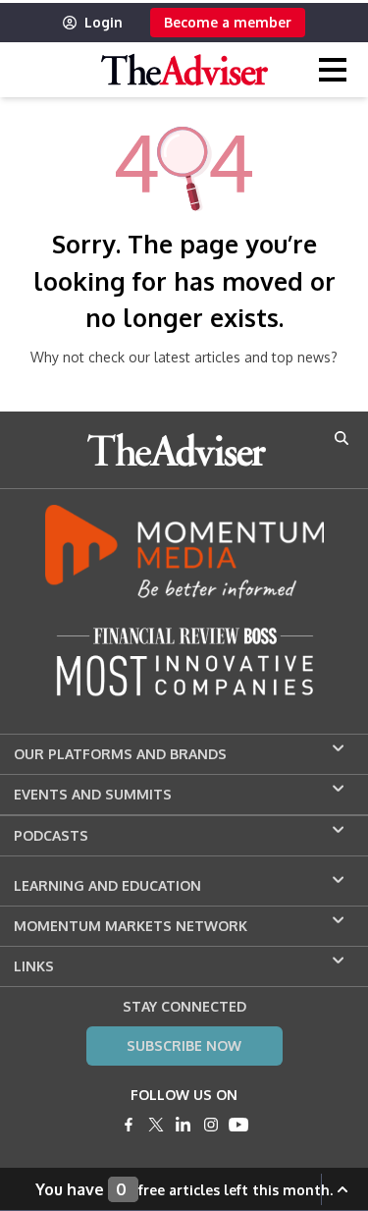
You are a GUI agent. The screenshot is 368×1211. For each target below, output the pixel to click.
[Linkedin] (183, 1124)
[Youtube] (238, 1124)
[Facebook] (128, 1124)
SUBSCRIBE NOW (184, 1045)
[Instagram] (211, 1124)
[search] (341, 438)
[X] (156, 1124)
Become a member (227, 22)
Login (103, 22)
